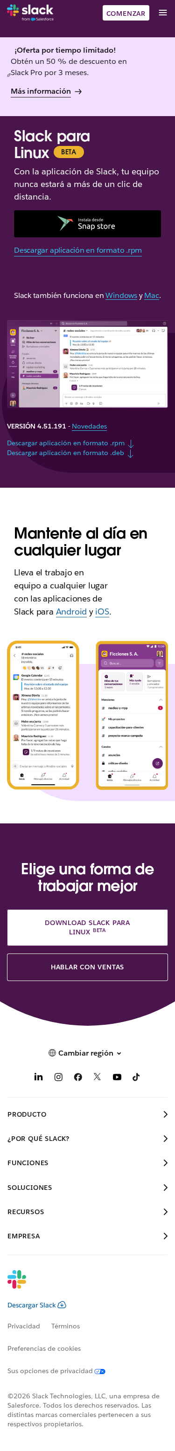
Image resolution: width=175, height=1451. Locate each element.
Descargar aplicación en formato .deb (65, 453)
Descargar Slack (31, 1305)
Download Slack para (87, 927)
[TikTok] (137, 1079)
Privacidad (23, 1326)
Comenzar (126, 13)
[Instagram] (58, 1079)
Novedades (89, 426)
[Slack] (30, 13)
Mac (151, 296)
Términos (65, 1326)
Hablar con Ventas (88, 967)
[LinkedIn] (39, 1079)
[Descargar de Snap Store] (87, 223)
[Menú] (162, 13)
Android (71, 611)
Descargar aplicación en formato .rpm (78, 250)
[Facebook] (78, 1079)
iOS (102, 611)
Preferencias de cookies (44, 1348)
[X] (97, 1079)
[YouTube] (117, 1079)
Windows (121, 296)
